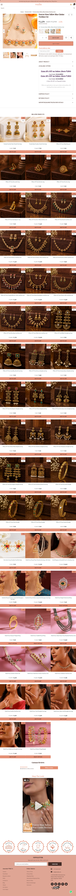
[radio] (41, 31)
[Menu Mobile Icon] (2, 4)
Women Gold (28, 11)
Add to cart (12, 151)
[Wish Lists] (66, 37)
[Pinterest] (62, 884)
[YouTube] (66, 884)
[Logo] (38, 4)
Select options (63, 605)
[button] (38, 805)
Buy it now (56, 43)
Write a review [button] (49, 768)
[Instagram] (59, 884)
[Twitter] (55, 884)
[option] (38, 1)
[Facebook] (52, 884)
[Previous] (4, 31)
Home (22, 11)
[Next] (36, 31)
